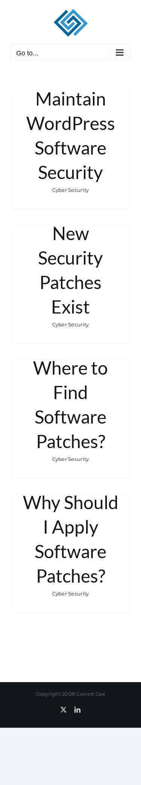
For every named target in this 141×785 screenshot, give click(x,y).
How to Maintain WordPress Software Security (70, 123)
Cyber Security (70, 190)
